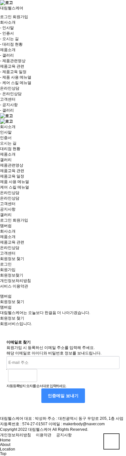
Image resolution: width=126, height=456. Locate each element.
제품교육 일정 (12, 176)
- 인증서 (7, 33)
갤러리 (6, 159)
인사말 (6, 132)
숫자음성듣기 (44, 375)
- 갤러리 (7, 55)
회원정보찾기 (11, 275)
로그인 (6, 17)
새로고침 (58, 375)
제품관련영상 (11, 165)
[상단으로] (111, 441)
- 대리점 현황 (11, 44)
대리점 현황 (10, 149)
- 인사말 (7, 28)
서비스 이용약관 (14, 286)
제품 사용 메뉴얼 (14, 181)
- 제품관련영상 (13, 61)
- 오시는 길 (9, 39)
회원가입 (20, 17)
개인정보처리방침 (15, 280)
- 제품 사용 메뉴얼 (15, 77)
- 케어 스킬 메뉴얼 (15, 83)
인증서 (6, 138)
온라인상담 (9, 192)
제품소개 (8, 154)
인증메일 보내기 (63, 395)
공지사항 (8, 209)
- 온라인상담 (11, 94)
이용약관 (43, 435)
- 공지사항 (9, 105)
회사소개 (8, 127)
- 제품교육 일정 (13, 72)
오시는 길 (8, 143)
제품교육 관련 (12, 170)
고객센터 (8, 203)
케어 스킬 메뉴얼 (14, 187)
